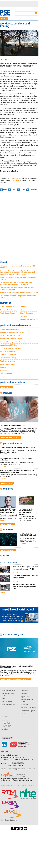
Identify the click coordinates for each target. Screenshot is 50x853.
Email (14, 190)
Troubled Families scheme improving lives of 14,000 (19, 293)
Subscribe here (16, 178)
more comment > (7, 524)
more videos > (6, 387)
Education (3, 371)
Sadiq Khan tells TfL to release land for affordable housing (18, 278)
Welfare (3, 367)
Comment (33, 190)
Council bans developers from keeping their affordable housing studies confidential (16, 283)
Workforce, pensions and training (12, 332)
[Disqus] (19, 226)
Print (5, 190)
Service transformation (8, 351)
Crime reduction (6, 374)
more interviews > (7, 550)
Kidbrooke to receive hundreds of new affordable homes (18, 267)
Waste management (7, 364)
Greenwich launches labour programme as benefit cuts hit (18, 296)
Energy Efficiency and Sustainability (13, 342)
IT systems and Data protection (11, 348)
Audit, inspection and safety (10, 335)
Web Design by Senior (9, 820)
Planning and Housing (8, 355)
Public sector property (8, 361)
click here (15, 180)
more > (23, 433)
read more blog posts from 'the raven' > (15, 679)
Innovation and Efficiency (9, 345)
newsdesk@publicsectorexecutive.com (21, 769)
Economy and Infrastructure (10, 329)
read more (4, 454)
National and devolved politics (11, 339)
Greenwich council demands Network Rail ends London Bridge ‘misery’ (17, 288)
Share (23, 190)
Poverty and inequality (8, 358)
